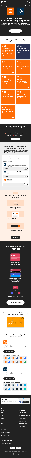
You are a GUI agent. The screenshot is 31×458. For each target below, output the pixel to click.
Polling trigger (10, 165)
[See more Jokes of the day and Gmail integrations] (15, 358)
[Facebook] (9, 454)
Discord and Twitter (22, 426)
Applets (2, 415)
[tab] (4, 157)
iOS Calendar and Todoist (23, 423)
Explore (2, 410)
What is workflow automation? (5, 435)
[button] (29, 2)
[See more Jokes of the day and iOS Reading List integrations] (15, 361)
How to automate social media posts (6, 443)
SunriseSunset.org (9, 21)
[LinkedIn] (11, 454)
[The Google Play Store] (18, 448)
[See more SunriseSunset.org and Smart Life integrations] (15, 385)
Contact (19, 451)
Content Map (3, 420)
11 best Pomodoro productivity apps (6, 440)
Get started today (15, 31)
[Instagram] (13, 454)
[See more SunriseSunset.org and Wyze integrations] (23, 389)
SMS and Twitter (21, 420)
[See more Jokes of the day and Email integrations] (23, 358)
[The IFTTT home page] (3, 2)
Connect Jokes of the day (9, 351)
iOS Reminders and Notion (23, 421)
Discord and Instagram (22, 412)
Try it (25, 168)
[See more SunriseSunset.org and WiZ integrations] (15, 389)
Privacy (22, 451)
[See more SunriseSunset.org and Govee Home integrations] (23, 385)
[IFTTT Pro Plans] (20, 171)
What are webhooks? (4, 438)
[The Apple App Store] (12, 448)
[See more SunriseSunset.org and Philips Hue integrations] (7, 385)
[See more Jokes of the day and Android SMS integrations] (23, 361)
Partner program (14, 451)
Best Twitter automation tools (5, 432)
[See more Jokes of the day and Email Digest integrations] (7, 361)
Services (2, 412)
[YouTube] (16, 454)
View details (6, 168)
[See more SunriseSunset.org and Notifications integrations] (7, 389)
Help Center (2, 418)
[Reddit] (23, 454)
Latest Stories (3, 429)
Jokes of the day (14, 18)
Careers (10, 451)
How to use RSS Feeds (4, 437)
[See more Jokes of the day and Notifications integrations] (7, 358)
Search (2, 421)
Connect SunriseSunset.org (9, 378)
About (25, 451)
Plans (2, 423)
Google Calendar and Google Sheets (24, 415)
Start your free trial (15, 302)
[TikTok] (20, 454)
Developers (6, 451)
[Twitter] (18, 454)
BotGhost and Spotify (22, 418)
